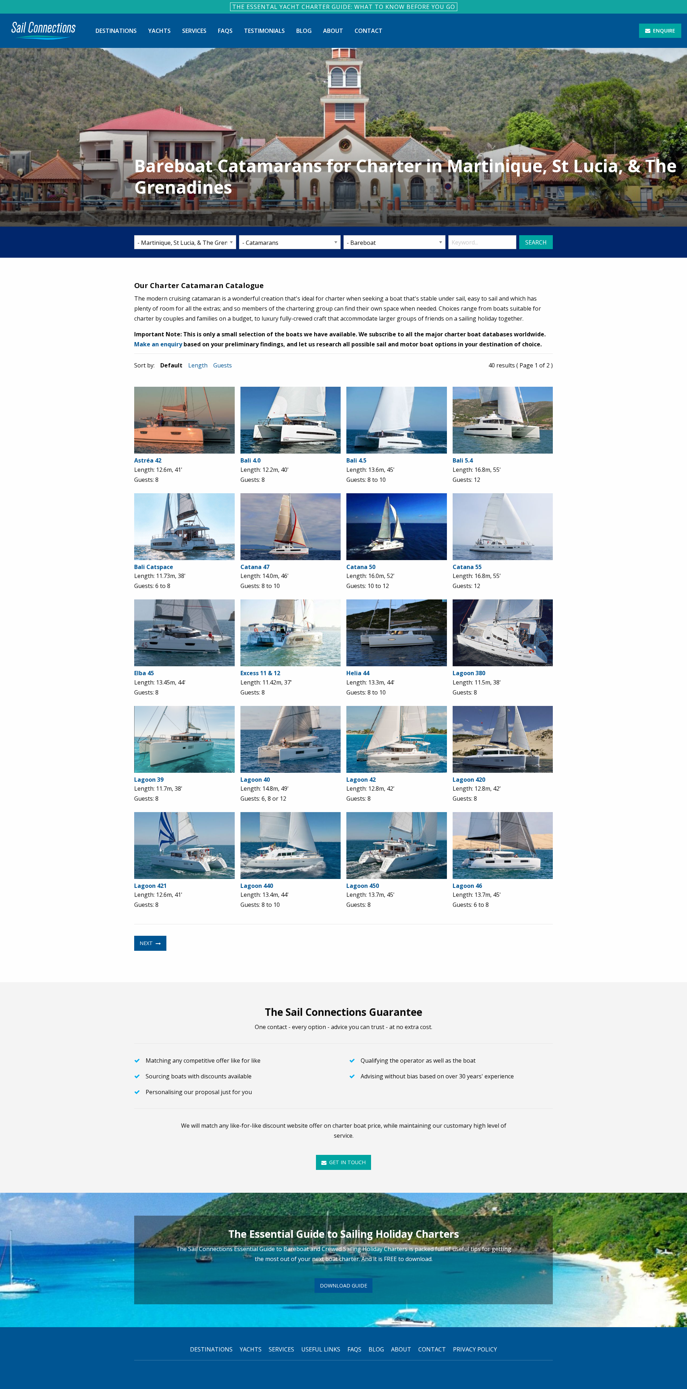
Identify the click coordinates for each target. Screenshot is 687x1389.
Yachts (159, 31)
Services (194, 31)
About (333, 31)
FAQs (225, 31)
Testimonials (264, 31)
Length (198, 365)
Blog (304, 31)
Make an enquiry (158, 344)
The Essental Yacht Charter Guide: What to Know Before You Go (343, 7)
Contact (369, 31)
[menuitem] (43, 31)
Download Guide (343, 1285)
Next (147, 943)
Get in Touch (347, 1162)
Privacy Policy (475, 1349)
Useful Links (320, 1349)
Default (171, 365)
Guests (222, 365)
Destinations (116, 31)
